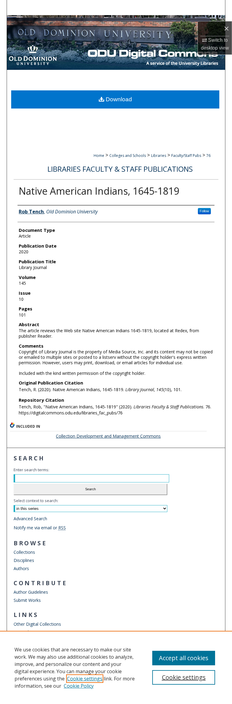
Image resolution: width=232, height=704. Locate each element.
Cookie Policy (79, 686)
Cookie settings (84, 678)
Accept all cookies (183, 658)
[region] (116, 667)
